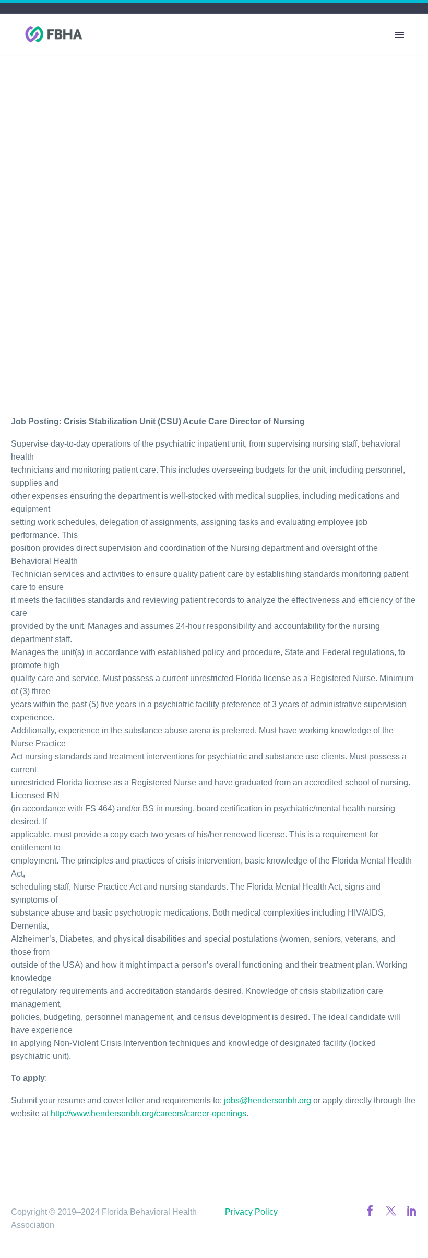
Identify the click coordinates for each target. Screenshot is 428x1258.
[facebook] (370, 1210)
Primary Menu (399, 35)
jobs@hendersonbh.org (267, 1100)
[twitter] (391, 1210)
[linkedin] (412, 1210)
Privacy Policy (251, 1211)
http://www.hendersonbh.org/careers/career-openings (148, 1113)
